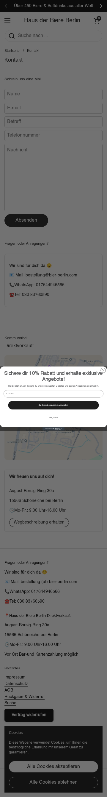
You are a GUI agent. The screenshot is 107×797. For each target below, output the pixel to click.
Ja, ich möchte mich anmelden (53, 405)
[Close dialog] (103, 370)
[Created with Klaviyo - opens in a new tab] (53, 428)
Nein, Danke (53, 418)
